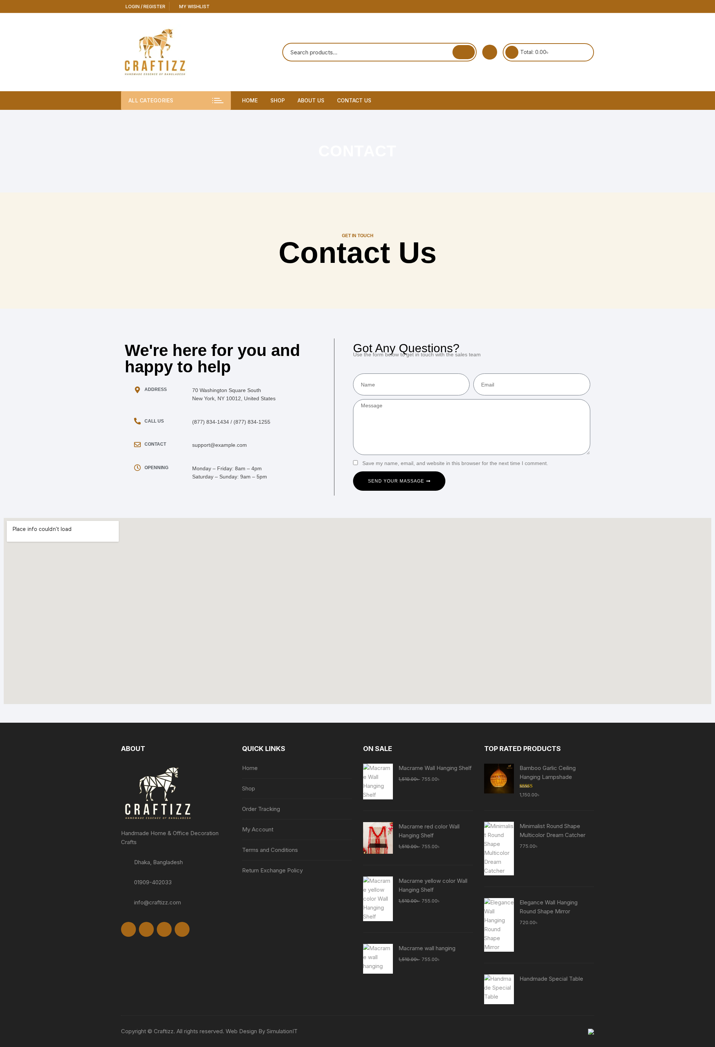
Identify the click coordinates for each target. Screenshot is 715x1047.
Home (250, 100)
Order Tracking (261, 808)
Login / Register (144, 6)
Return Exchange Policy (272, 870)
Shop (277, 100)
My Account (257, 829)
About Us (311, 100)
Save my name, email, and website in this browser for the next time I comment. (455, 463)
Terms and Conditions (270, 849)
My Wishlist (194, 6)
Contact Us (354, 100)
